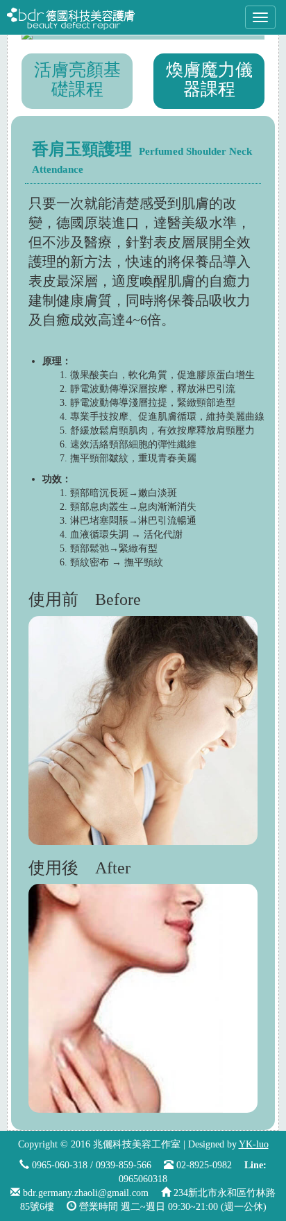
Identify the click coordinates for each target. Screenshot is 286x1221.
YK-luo (254, 1144)
